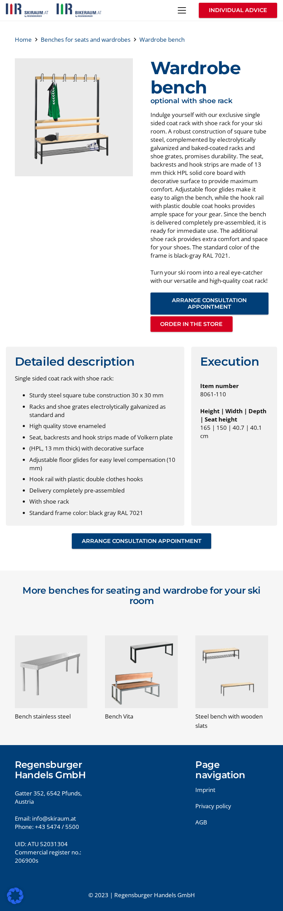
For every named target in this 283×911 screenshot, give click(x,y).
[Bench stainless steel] (51, 671)
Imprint (205, 790)
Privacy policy (213, 806)
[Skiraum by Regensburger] (27, 10)
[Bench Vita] (141, 671)
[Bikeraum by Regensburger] (79, 10)
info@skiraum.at (54, 818)
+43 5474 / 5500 (57, 827)
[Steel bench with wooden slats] (231, 671)
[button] (182, 10)
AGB (201, 822)
